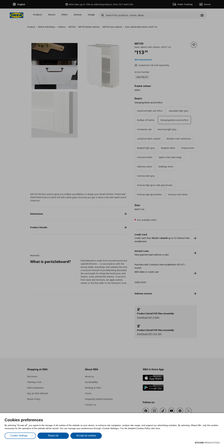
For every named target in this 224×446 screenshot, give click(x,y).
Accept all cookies (86, 435)
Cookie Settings (18, 435)
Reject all (53, 435)
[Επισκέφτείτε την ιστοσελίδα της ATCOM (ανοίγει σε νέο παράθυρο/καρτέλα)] (207, 443)
